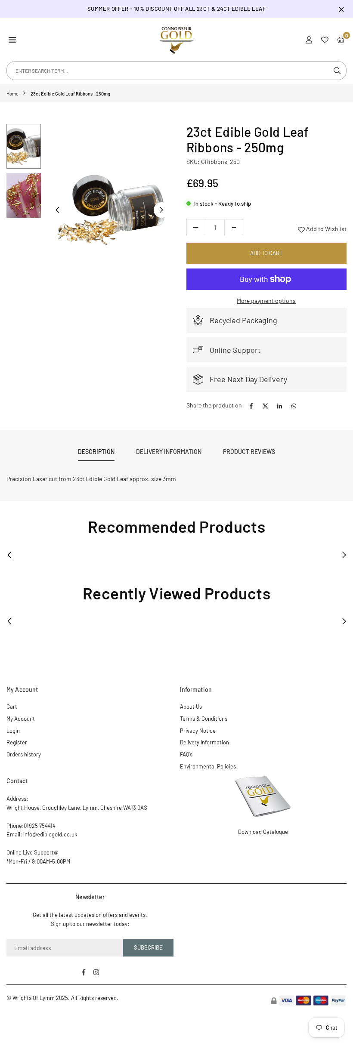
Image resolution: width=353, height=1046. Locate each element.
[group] (109, 209)
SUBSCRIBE (148, 947)
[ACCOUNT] (309, 39)
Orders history (23, 754)
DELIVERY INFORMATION (168, 451)
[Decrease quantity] (196, 227)
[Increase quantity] (234, 227)
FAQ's (186, 754)
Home (12, 93)
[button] (12, 39)
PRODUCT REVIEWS (249, 451)
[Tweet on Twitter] (265, 405)
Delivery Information (204, 742)
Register (16, 742)
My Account (20, 718)
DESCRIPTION (96, 451)
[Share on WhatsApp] (294, 405)
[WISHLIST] (325, 39)
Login (13, 730)
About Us (191, 706)
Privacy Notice (198, 730)
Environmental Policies (208, 766)
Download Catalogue (263, 831)
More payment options (266, 300)
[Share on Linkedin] (279, 405)
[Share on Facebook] (251, 405)
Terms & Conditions (203, 718)
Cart (11, 706)
